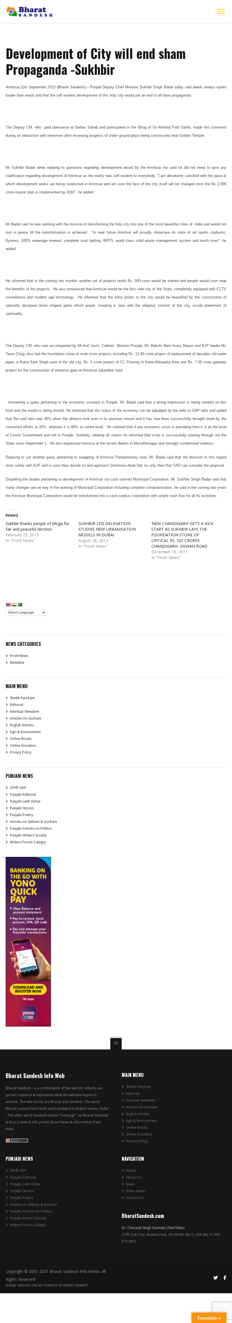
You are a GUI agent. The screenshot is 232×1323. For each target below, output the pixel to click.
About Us (133, 1177)
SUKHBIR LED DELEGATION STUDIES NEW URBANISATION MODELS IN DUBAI (107, 529)
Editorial (16, 704)
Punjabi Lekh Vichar (25, 801)
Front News (19, 655)
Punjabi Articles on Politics (31, 828)
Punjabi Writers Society (28, 835)
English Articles (22, 725)
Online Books (20, 738)
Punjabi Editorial (23, 794)
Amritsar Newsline (24, 711)
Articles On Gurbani (25, 718)
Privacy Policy (20, 752)
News (130, 1184)
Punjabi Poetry (21, 814)
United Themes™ (75, 1285)
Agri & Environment (25, 731)
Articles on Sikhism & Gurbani (33, 821)
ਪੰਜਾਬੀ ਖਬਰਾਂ (18, 787)
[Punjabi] (19, 604)
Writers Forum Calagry (28, 842)
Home (131, 1170)
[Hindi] (13, 604)
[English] (8, 604)
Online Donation (23, 745)
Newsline (17, 662)
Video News (135, 1190)
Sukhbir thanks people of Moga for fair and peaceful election (37, 526)
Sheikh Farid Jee (22, 697)
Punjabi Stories (22, 808)
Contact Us (134, 1197)
